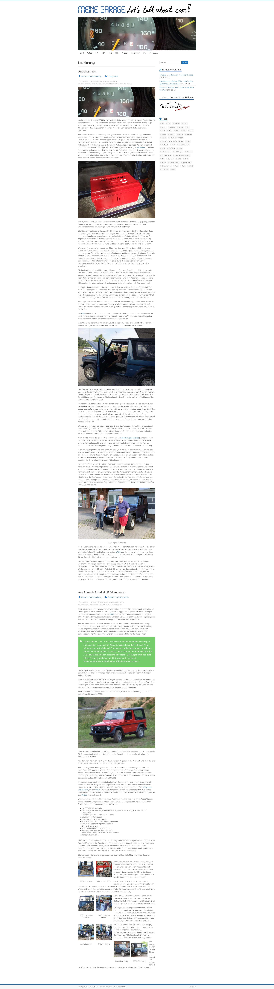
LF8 (116, 53)
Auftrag (102, 81)
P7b (110, 53)
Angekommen (87, 71)
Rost (94, 604)
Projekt (84, 795)
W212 (118, 552)
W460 (89, 53)
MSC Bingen (179, 152)
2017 (191, 130)
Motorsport (135, 53)
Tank (107, 83)
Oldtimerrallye (166, 155)
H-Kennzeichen (184, 145)
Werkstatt (119, 604)
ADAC (164, 134)
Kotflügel (172, 148)
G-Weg (110, 76)
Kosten (88, 83)
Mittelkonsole (166, 152)
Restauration (187, 162)
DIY (144, 53)
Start (82, 53)
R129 (103, 53)
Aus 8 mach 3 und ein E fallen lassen (102, 592)
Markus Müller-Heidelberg (91, 76)
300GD (172, 127)
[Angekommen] (116, 88)
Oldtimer (103, 83)
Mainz (180, 148)
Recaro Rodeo (174, 162)
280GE (101, 602)
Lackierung (94, 83)
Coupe (164, 138)
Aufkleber (141, 147)
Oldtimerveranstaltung (182, 155)
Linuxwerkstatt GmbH (119, 987)
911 (96, 53)
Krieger (125, 53)
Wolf (173, 169)
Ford (188, 141)
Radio (186, 159)
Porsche (171, 159)
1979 (94, 81)
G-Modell (165, 145)
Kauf (163, 148)
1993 (184, 130)
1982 (177, 130)
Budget (106, 81)
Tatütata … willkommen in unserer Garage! (176, 75)
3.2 (163, 123)
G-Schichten (113, 597)
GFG (114, 81)
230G (97, 81)
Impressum (154, 53)
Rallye (164, 162)
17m (169, 123)
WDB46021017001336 (125, 83)
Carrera (189, 134)
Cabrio (111, 81)
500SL (181, 127)
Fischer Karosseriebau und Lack (172, 141)
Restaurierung (166, 166)
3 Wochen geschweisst (129, 438)
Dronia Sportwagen (176, 138)
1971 (163, 130)
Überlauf (111, 83)
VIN (97, 604)
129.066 (177, 123)
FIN (118, 602)
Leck (99, 83)
